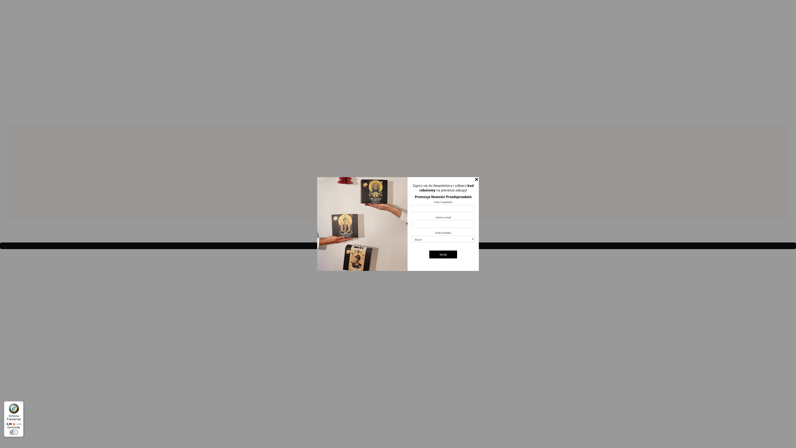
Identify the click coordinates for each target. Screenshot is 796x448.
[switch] (14, 432)
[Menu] (20, 403)
